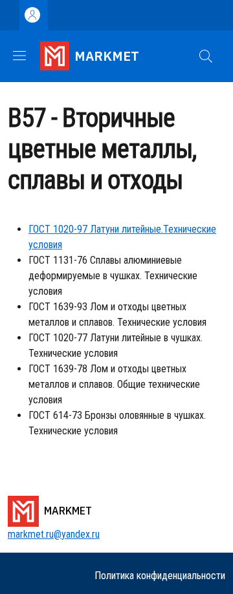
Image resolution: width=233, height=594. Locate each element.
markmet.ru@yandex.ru (54, 534)
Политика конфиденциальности (159, 575)
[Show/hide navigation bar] (19, 55)
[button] (206, 56)
